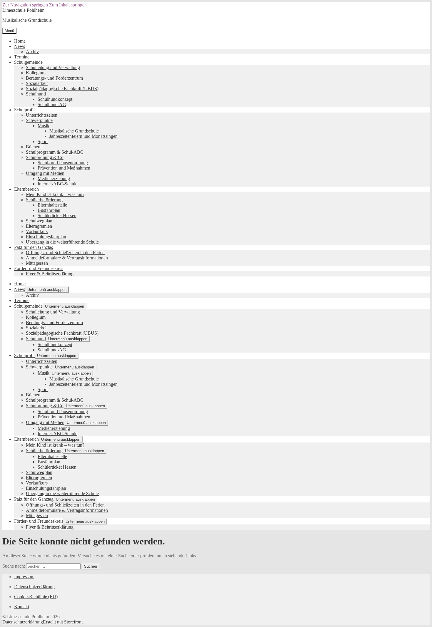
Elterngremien (39, 226)
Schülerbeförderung (44, 199)
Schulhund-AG (52, 104)
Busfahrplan (49, 210)
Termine (21, 56)
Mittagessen (37, 263)
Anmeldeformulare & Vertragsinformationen (67, 257)
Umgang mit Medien (45, 173)
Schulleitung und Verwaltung (53, 67)
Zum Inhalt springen (68, 4)
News (19, 46)
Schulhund (36, 93)
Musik (43, 125)
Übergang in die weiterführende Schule (62, 241)
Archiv (32, 51)
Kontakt (21, 606)
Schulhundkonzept (55, 99)
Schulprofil (24, 109)
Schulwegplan (39, 220)
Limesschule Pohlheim (23, 10)
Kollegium (36, 72)
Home (20, 40)
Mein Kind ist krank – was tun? (55, 194)
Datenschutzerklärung (34, 586)
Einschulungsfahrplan (46, 236)
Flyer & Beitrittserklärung (49, 273)
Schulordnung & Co (44, 157)
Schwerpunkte (39, 120)
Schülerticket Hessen (57, 215)
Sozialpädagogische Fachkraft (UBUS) (62, 88)
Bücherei (34, 146)
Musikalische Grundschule (74, 130)
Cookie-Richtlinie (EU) (36, 596)
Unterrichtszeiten (41, 115)
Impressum (24, 576)
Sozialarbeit (37, 83)
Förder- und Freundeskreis (38, 268)
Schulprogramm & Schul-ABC (54, 152)
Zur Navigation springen (25, 4)
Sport (43, 141)
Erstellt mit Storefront (63, 621)
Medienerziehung (54, 178)
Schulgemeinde (28, 62)
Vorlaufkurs (37, 231)
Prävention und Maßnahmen (64, 167)
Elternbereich (26, 189)
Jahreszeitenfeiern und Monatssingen (83, 136)
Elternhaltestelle (52, 204)
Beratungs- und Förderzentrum (54, 78)
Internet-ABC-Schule (57, 183)
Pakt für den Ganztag (33, 247)
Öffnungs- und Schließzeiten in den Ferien (65, 252)
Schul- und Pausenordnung (63, 162)
